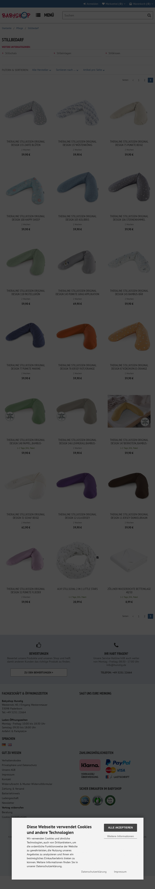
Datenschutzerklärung (94, 871)
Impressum (120, 871)
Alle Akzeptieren (120, 827)
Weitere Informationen (120, 836)
